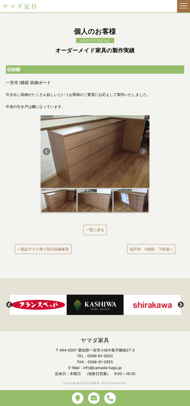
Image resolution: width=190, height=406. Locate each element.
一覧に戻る (95, 229)
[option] (37, 304)
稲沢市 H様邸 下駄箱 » (151, 249)
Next (143, 151)
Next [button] (180, 305)
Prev (46, 151)
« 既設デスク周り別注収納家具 (43, 249)
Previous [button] (9, 305)
